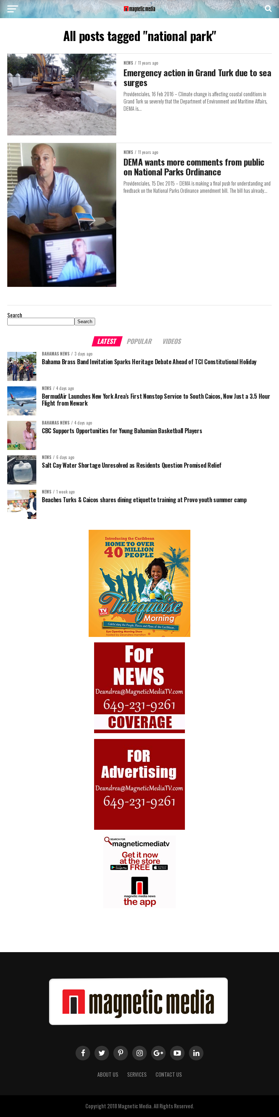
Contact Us (168, 1074)
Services (137, 1074)
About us (107, 1074)
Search (14, 315)
